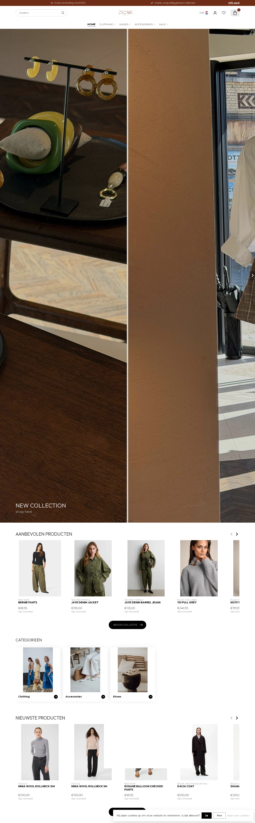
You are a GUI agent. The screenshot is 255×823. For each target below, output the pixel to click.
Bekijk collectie (125, 624)
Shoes (123, 24)
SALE (162, 24)
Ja (206, 815)
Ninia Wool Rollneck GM (36, 786)
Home (91, 24)
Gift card (233, 3)
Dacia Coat (185, 786)
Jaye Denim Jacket (85, 602)
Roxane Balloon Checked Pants (143, 788)
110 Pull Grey (187, 602)
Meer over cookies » (238, 815)
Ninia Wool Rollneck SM (89, 786)
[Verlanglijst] (224, 12)
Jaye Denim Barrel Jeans (142, 602)
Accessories (144, 24)
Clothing (106, 24)
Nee (219, 815)
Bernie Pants (27, 602)
